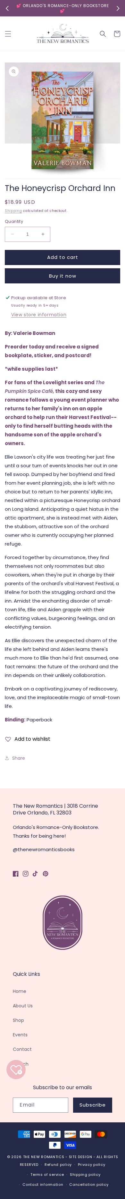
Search (21, 1064)
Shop (18, 1020)
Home (19, 991)
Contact (22, 1049)
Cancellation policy (88, 1184)
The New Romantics (43, 1156)
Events (20, 1035)
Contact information (42, 1184)
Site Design (80, 1156)
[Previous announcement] (7, 8)
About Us (23, 1006)
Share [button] (18, 758)
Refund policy (58, 1164)
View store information (38, 314)
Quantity (14, 221)
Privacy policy (91, 1164)
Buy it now (62, 275)
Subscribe (92, 1104)
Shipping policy (85, 1174)
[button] (8, 34)
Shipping (13, 210)
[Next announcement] (118, 8)
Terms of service (47, 1174)
